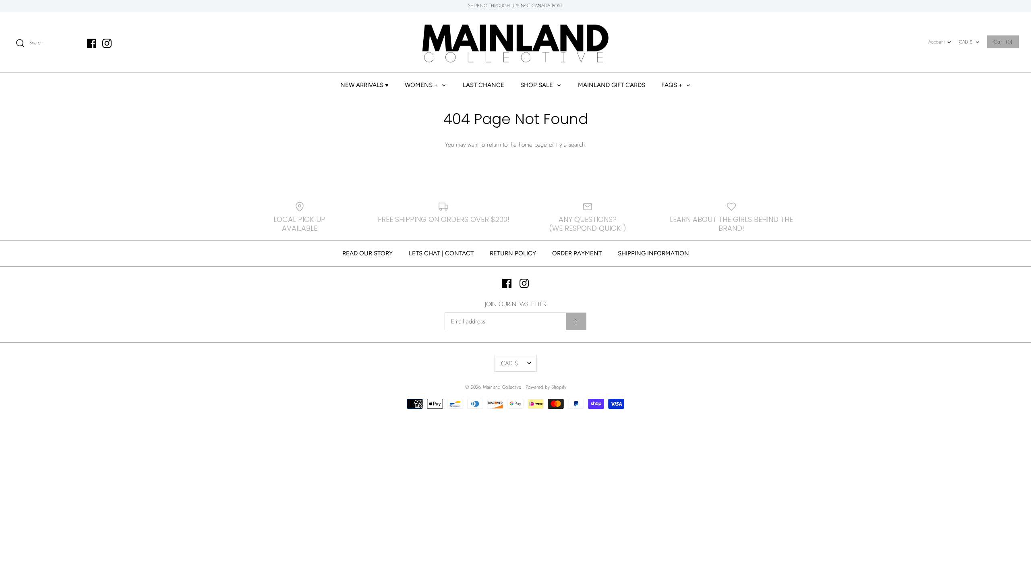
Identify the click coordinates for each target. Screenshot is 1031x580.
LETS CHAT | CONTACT (441, 253)
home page (533, 144)
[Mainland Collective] (515, 42)
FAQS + (672, 85)
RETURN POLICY (513, 253)
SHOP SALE (537, 85)
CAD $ (966, 42)
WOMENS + (422, 85)
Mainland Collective (503, 387)
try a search (570, 144)
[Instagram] (107, 43)
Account (936, 42)
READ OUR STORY (367, 253)
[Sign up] (576, 321)
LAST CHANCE (483, 85)
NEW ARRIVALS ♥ (364, 85)
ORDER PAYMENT (577, 253)
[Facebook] (91, 43)
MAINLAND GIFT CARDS (611, 85)
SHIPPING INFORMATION (653, 253)
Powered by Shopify (546, 387)
